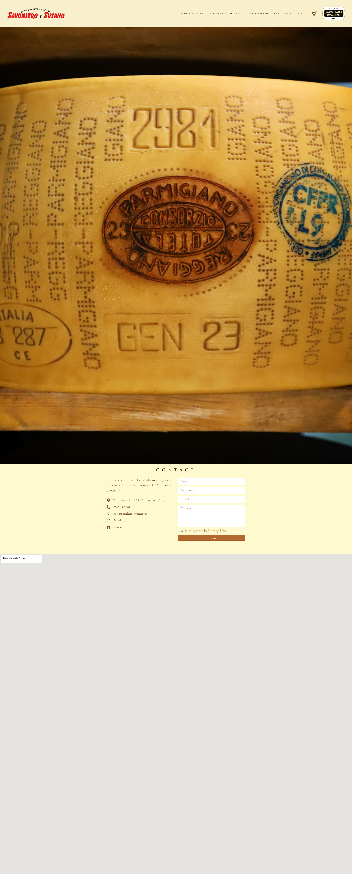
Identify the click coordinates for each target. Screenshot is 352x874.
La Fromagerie (258, 13)
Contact (303, 13)
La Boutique (282, 13)
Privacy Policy (218, 531)
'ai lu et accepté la (205, 531)
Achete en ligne (192, 13)
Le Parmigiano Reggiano (226, 13)
